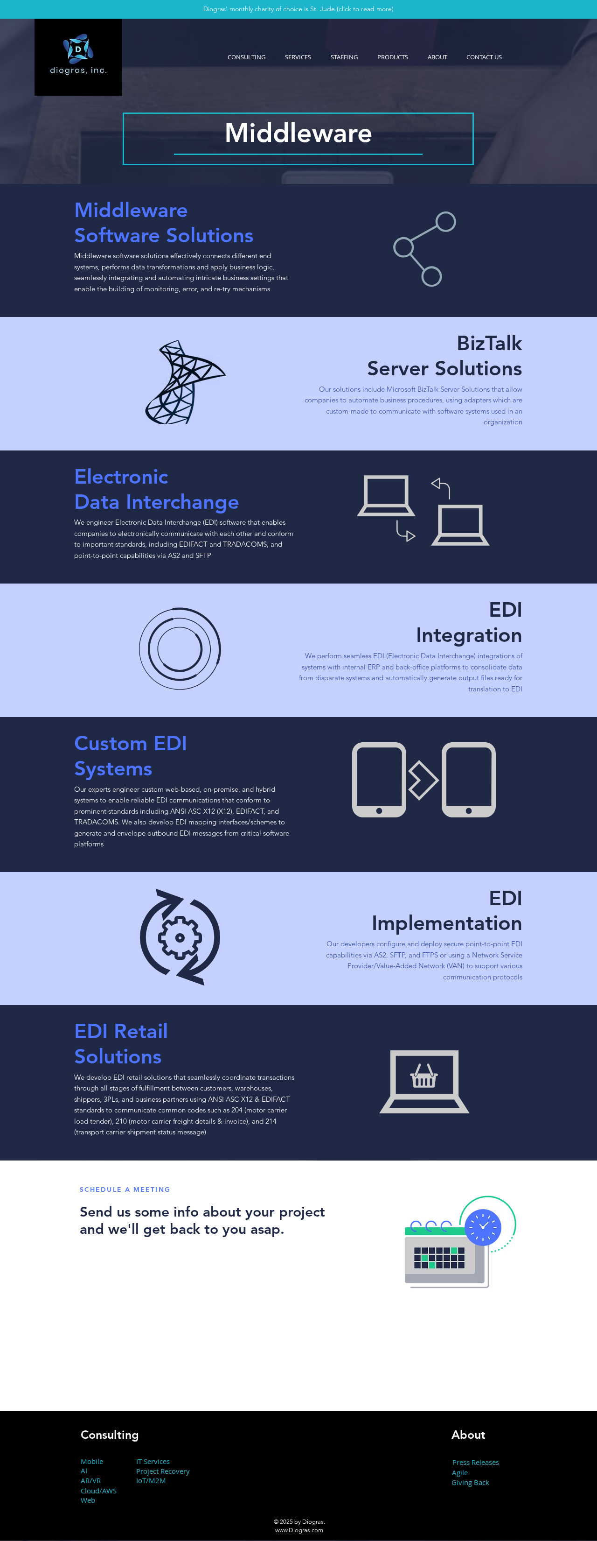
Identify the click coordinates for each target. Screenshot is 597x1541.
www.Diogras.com (299, 1530)
